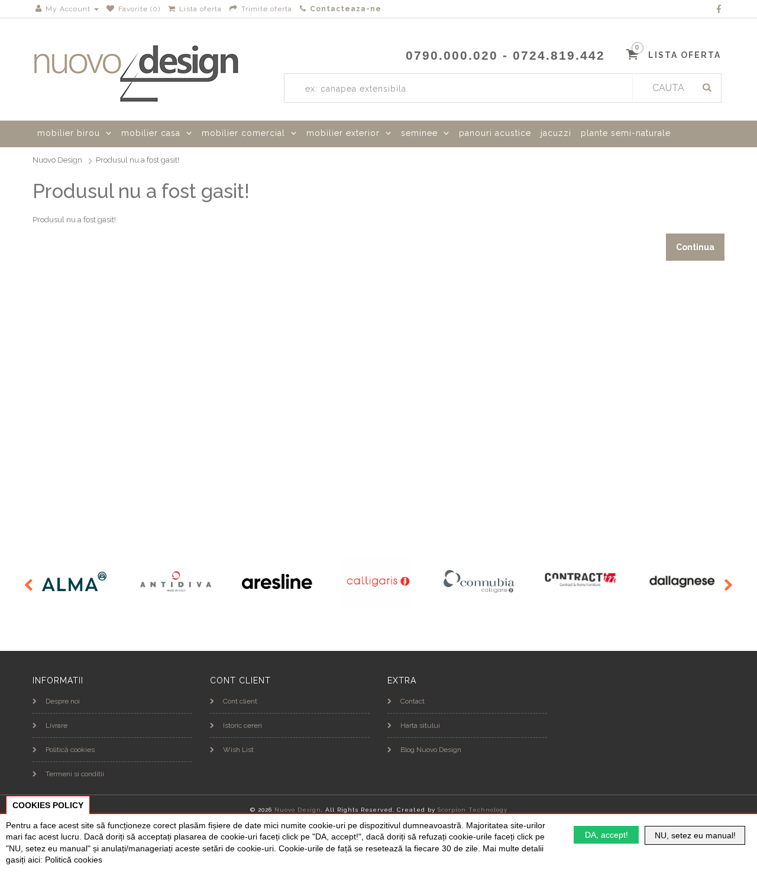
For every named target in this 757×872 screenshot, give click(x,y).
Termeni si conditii (75, 774)
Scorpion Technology (472, 809)
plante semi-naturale (626, 133)
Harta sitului (420, 725)
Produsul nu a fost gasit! (137, 159)
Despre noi (63, 701)
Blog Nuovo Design (430, 749)
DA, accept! (606, 834)
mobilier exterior (343, 133)
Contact (412, 701)
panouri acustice (495, 133)
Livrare (56, 725)
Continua (695, 247)
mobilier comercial (243, 133)
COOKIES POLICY (47, 805)
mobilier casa (150, 133)
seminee (419, 133)
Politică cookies (70, 749)
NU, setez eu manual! (695, 835)
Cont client (240, 701)
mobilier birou (68, 133)
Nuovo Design (57, 159)
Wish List (238, 749)
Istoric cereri (242, 725)
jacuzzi (556, 133)
